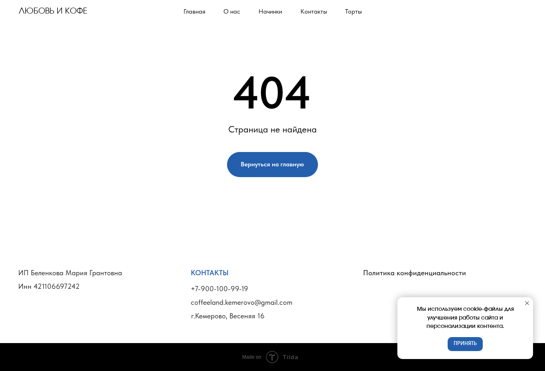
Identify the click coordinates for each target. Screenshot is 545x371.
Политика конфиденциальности (414, 272)
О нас (231, 11)
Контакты (313, 11)
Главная (194, 11)
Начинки (270, 11)
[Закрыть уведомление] (527, 303)
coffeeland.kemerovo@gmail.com (241, 302)
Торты (353, 11)
